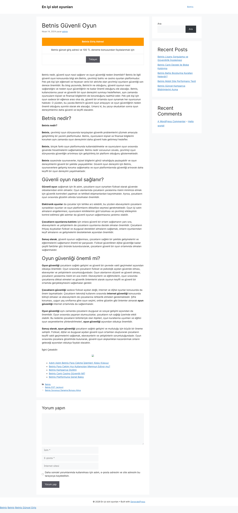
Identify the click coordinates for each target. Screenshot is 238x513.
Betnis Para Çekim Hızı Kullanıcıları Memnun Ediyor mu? (79, 366)
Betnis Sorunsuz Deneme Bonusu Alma (63, 390)
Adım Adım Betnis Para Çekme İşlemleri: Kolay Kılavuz (79, 363)
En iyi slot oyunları (57, 7)
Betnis (190, 7)
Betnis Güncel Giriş (25, 507)
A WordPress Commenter (172, 121)
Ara (159, 23)
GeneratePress (137, 501)
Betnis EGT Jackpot (54, 387)
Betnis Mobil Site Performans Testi (177, 81)
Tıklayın (93, 59)
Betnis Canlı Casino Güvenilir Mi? (67, 373)
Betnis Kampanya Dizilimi (63, 370)
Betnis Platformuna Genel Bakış (66, 377)
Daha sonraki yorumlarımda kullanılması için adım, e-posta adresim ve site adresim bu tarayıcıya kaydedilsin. (92, 474)
